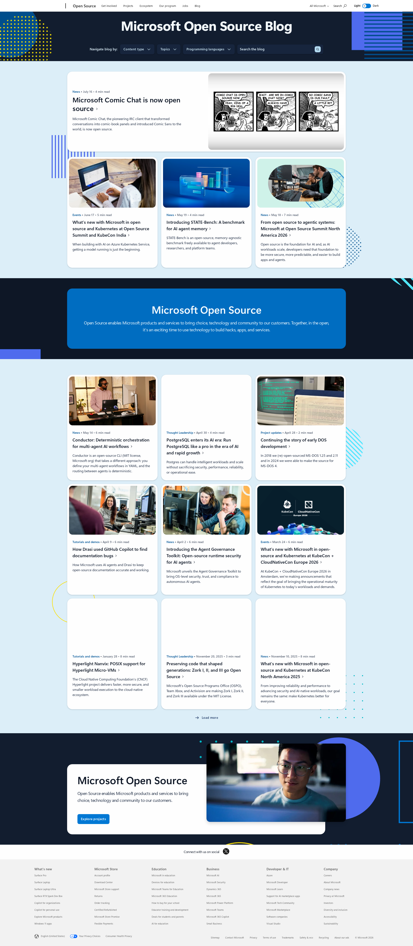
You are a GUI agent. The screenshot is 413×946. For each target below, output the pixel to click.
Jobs (185, 6)
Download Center (103, 882)
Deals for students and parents (168, 916)
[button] (206, 718)
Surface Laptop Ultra (45, 889)
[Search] (318, 49)
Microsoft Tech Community (280, 903)
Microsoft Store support (106, 889)
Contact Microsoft (234, 937)
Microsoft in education (163, 875)
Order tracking (101, 903)
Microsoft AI (212, 875)
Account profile (102, 875)
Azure (270, 875)
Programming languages (205, 49)
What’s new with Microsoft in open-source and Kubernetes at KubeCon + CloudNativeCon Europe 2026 (297, 556)
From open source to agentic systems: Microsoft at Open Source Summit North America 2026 (300, 229)
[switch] (366, 6)
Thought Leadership (180, 432)
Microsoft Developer (277, 882)
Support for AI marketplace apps (283, 896)
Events (77, 215)
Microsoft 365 (213, 896)
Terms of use (269, 937)
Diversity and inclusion (335, 910)
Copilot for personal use (46, 910)
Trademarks (288, 937)
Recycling (324, 937)
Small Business (214, 923)
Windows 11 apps (43, 923)
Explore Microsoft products (48, 916)
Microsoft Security (215, 882)
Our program (167, 6)
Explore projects (93, 819)
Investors (328, 903)
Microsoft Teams (215, 910)
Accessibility (330, 916)
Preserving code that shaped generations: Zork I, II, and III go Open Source (203, 670)
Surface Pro (40, 875)
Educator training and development (170, 910)
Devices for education (163, 882)
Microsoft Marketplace (278, 910)
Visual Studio (273, 923)
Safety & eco (306, 937)
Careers (328, 875)
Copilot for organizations (47, 903)
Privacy (253, 937)
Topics (165, 49)
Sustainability (331, 923)
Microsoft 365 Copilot (217, 916)
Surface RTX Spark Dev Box (48, 896)
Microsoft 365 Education (164, 896)
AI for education (160, 923)
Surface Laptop (42, 882)
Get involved (109, 6)
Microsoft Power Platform (219, 903)
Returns (98, 896)
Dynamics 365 (213, 889)
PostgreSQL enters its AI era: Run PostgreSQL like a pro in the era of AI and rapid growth (202, 446)
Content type (133, 49)
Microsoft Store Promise (107, 916)
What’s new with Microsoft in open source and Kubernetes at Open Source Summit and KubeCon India (110, 229)
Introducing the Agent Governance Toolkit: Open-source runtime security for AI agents (203, 556)
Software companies (277, 916)
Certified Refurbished (105, 910)
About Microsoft (332, 882)
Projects (128, 6)
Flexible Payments (103, 923)
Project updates (271, 432)
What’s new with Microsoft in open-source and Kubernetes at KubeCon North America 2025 (295, 670)
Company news (331, 889)
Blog (197, 6)
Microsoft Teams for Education (167, 889)
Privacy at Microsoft (334, 896)
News (76, 91)
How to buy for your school (165, 903)
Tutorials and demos (86, 542)
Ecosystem (146, 6)
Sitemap (215, 937)
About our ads (341, 937)
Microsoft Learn (275, 889)
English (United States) (53, 936)
